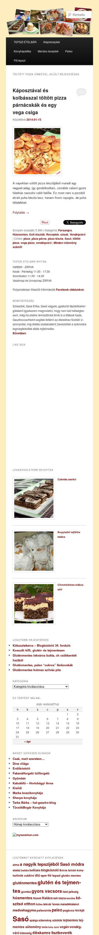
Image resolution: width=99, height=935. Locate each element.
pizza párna (39, 238)
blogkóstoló (50, 870)
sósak (64, 234)
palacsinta (44, 910)
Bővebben (19, 333)
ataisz (16, 870)
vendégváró (44, 243)
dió (37, 875)
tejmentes (70, 920)
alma (16, 865)
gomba (26, 892)
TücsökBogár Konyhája (29, 807)
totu (50, 927)
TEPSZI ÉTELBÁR (25, 42)
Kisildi (17, 788)
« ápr (27, 741)
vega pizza (28, 243)
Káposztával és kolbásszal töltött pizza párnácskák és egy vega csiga (40, 101)
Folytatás (21, 212)
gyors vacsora (47, 891)
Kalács (47, 898)
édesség (26, 933)
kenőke (71, 898)
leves (56, 904)
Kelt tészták (37, 234)
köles (39, 904)
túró (56, 927)
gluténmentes (25, 882)
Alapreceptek (51, 42)
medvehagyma (24, 910)
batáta (25, 870)
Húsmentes (20, 234)
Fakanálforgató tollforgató (31, 773)
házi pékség (70, 892)
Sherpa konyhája (25, 797)
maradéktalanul (69, 904)
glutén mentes (71, 875)
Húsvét (37, 898)
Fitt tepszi (20, 60)
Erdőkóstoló (21, 768)
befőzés (34, 870)
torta (44, 927)
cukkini (29, 875)
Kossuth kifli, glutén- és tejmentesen (39, 650)
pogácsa (68, 910)
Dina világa (21, 763)
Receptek (52, 234)
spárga (33, 920)
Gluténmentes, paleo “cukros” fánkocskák (43, 665)
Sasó (68, 238)
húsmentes (22, 897)
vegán (64, 926)
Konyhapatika (22, 51)
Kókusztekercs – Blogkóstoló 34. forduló (41, 645)
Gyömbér (19, 778)
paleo (57, 910)
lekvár (47, 904)
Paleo (69, 51)
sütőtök (57, 920)
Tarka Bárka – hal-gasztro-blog (34, 802)
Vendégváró (77, 234)
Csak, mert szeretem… (29, 758)
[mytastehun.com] (25, 835)
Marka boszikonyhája (28, 793)
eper (44, 875)
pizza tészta (55, 238)
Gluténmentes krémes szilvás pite (37, 670)
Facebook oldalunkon (70, 289)
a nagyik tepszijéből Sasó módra (52, 864)
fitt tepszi (54, 875)
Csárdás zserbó (67, 479)
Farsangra (65, 230)
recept (79, 910)
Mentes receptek (48, 51)
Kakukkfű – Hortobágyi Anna (33, 783)
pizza (26, 238)
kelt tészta (59, 898)
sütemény (45, 920)
